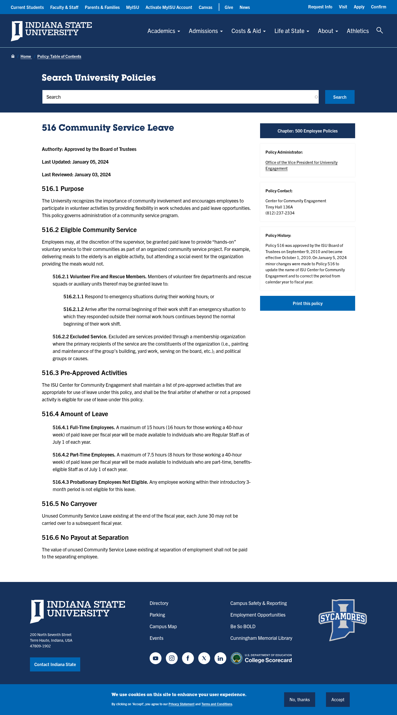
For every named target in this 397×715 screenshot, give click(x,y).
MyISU (132, 7)
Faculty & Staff (64, 7)
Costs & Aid (246, 30)
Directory (159, 603)
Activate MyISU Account (169, 7)
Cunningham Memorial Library (261, 638)
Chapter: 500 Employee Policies (308, 130)
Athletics (358, 30)
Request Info (320, 6)
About (325, 30)
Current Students (27, 7)
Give (229, 7)
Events (156, 638)
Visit (343, 6)
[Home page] (13, 56)
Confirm (378, 6)
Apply (359, 6)
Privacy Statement (181, 704)
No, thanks (300, 699)
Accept (337, 699)
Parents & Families (102, 7)
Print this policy (308, 303)
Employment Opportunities (257, 614)
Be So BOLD (242, 626)
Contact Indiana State (55, 664)
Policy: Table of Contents (59, 56)
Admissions (203, 30)
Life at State (289, 30)
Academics (161, 30)
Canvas (205, 7)
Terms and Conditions (216, 704)
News (245, 7)
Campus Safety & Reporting (258, 603)
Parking (157, 614)
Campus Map (163, 626)
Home (26, 56)
